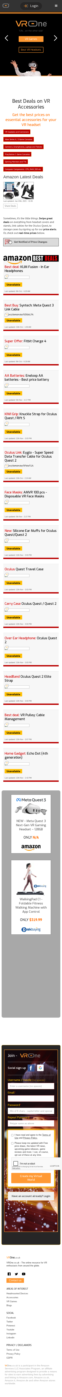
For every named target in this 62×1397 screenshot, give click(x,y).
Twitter (9, 1321)
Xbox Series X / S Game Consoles (18, 139)
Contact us (15, 1280)
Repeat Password (19, 1117)
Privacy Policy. (30, 1138)
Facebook (11, 1317)
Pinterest (10, 1325)
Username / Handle (26, 1080)
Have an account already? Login (31, 1196)
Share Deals (10, 206)
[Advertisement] (31, 973)
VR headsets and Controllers (17, 132)
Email (12, 1092)
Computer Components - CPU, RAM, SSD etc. (23, 169)
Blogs (9, 1305)
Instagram (11, 1333)
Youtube (10, 1329)
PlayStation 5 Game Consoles (17, 154)
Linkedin (10, 1337)
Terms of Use (12, 1350)
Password (14, 1105)
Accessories (12, 1297)
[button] (56, 6)
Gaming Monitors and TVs (15, 161)
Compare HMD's (31, 45)
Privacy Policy (13, 1354)
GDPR (9, 1358)
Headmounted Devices (17, 1293)
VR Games (11, 1301)
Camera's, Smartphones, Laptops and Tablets (23, 147)
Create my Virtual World (31, 1178)
